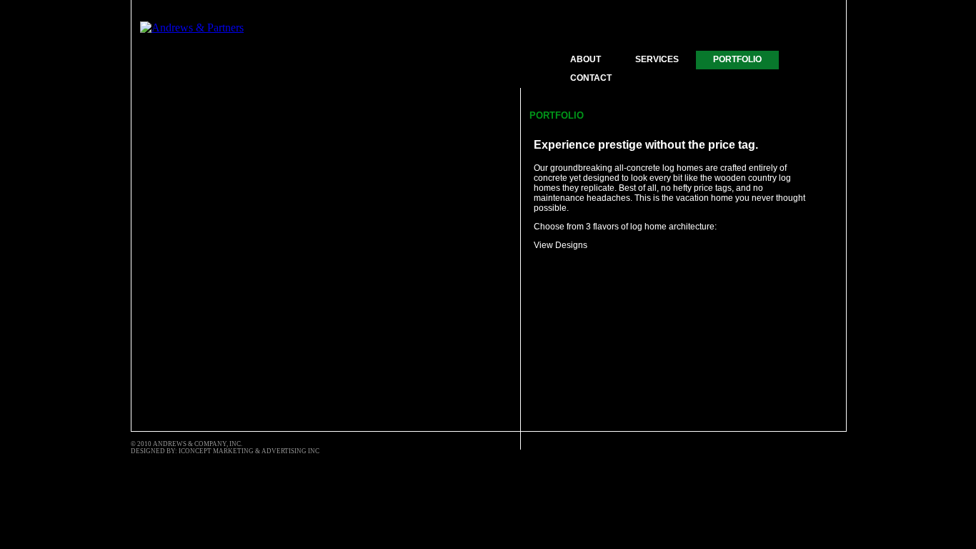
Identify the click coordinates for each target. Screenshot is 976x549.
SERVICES (657, 59)
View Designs (560, 245)
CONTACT (591, 78)
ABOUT (585, 59)
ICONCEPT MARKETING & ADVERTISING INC (249, 451)
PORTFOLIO (737, 59)
